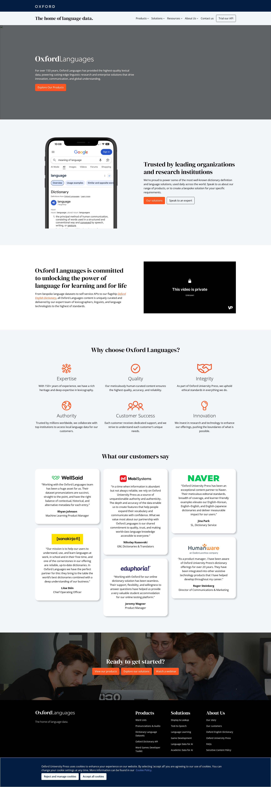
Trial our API (226, 18)
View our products (106, 671)
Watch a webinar (166, 671)
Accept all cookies (93, 776)
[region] (135, 772)
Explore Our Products (51, 87)
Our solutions (154, 200)
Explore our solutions (136, 671)
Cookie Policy (143, 770)
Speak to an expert (180, 200)
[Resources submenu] (181, 18)
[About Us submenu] (197, 18)
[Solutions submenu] (164, 18)
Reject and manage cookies (60, 776)
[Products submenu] (148, 18)
